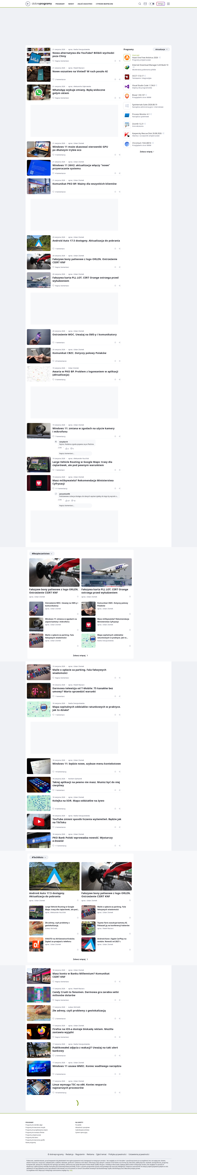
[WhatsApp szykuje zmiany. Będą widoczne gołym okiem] (39, 92)
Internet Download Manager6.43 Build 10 (150, 65)
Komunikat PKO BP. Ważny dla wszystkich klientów (84, 183)
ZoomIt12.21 (138, 124)
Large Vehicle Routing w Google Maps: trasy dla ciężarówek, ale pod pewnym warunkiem (82, 463)
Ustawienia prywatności (139, 1154)
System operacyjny (81, 1132)
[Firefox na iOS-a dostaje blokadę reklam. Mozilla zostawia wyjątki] (39, 1031)
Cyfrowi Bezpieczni (104, 4)
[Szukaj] (140, 4)
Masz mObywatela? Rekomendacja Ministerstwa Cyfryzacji (83, 482)
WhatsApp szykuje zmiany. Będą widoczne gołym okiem (78, 91)
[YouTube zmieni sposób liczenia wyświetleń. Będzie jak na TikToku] (39, 822)
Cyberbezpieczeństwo (82, 1130)
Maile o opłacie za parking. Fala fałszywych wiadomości (59, 636)
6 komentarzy (60, 809)
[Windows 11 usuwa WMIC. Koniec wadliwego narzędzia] (39, 1068)
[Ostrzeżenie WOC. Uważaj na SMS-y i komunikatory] (39, 337)
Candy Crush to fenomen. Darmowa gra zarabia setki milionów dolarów (85, 993)
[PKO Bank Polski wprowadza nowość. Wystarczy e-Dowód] (39, 840)
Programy (60, 4)
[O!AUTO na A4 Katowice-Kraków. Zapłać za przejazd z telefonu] (36, 944)
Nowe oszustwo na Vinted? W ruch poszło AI (80, 71)
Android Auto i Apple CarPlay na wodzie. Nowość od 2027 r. (111, 940)
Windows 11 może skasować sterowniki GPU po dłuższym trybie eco (80, 148)
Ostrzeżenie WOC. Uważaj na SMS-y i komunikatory (61, 604)
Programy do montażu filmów (35, 1132)
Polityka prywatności (117, 1154)
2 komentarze (60, 79)
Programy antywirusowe (141, 60)
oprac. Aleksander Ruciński (78, 458)
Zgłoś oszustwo (85, 4)
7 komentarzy (60, 436)
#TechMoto (37, 857)
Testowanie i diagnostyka (141, 78)
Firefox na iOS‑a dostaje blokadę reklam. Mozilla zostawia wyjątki (82, 1030)
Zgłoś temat (101, 1154)
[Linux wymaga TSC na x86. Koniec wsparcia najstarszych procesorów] (39, 1087)
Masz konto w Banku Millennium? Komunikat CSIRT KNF (81, 975)
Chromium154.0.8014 (142, 143)
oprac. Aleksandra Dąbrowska (79, 86)
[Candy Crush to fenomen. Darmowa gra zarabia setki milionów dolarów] (39, 994)
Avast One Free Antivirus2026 (145, 57)
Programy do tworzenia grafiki (35, 1140)
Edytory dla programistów (142, 88)
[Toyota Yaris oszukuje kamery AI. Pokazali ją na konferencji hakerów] (88, 928)
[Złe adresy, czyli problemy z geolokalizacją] (36, 928)
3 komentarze (60, 192)
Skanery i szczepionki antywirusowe (145, 136)
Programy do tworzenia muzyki (35, 1127)
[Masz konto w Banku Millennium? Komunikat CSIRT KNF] (39, 976)
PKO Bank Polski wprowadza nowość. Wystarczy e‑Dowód (82, 839)
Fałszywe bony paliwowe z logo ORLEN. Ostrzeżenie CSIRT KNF (84, 260)
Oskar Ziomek (73, 368)
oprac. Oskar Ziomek (76, 143)
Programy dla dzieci (32, 1137)
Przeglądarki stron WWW (141, 97)
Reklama (90, 1154)
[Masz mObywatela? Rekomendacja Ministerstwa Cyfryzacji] (39, 483)
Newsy (71, 4)
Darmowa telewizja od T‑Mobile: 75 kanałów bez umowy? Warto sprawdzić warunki (82, 689)
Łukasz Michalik (51, 928)
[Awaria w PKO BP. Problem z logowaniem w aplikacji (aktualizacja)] (39, 374)
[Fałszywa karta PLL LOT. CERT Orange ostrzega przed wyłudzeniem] (39, 280)
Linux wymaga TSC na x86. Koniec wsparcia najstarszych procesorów (79, 1086)
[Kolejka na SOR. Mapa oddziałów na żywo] (39, 803)
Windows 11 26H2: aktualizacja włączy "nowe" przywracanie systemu (81, 166)
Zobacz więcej (79, 655)
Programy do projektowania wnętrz (37, 1130)
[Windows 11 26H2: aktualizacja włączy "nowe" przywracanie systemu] (39, 168)
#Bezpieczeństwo (41, 553)
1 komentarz (60, 249)
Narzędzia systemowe (140, 116)
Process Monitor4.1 (141, 114)
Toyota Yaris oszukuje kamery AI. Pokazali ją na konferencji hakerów (113, 924)
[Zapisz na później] (115, 61)
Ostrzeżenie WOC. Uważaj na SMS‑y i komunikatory (84, 334)
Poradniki (78, 1125)
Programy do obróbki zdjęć (34, 1125)
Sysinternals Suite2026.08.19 (144, 104)
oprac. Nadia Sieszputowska (79, 49)
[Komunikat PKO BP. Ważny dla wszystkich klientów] (39, 186)
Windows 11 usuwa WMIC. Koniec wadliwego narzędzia (86, 1066)
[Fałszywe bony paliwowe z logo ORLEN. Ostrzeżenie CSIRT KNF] (39, 262)
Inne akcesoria (137, 126)
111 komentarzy (61, 488)
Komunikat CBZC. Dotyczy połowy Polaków (79, 353)
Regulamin (80, 1154)
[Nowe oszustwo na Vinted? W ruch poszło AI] (39, 74)
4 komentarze (60, 173)
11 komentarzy (60, 846)
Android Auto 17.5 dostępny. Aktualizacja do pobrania (86, 240)
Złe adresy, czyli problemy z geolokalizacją (57, 924)
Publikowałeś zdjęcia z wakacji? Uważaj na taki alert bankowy (85, 1049)
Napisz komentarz (62, 61)
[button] (168, 4)
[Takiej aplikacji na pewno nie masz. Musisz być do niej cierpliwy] (39, 785)
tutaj (70, 1170)
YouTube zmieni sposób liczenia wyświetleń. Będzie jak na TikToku (86, 820)
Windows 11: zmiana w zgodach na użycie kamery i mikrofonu (83, 430)
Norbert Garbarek (75, 779)
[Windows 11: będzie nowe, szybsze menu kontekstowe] (39, 766)
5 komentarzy (60, 155)
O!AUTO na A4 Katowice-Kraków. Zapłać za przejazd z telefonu (60, 940)
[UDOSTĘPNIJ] (119, 61)
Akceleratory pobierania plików (144, 70)
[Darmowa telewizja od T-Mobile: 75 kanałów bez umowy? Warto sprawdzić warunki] (39, 691)
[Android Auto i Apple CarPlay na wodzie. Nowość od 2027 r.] (88, 944)
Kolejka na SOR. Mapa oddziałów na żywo (78, 800)
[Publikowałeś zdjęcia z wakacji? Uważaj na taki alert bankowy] (39, 1050)
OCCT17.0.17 (138, 76)
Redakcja (69, 1154)
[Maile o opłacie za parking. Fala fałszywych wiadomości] (36, 641)
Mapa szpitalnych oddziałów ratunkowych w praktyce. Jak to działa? (111, 636)
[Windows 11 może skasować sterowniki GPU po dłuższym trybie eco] (39, 149)
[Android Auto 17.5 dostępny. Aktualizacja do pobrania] (39, 243)
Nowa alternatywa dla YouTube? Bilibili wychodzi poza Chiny (83, 54)
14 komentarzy (60, 772)
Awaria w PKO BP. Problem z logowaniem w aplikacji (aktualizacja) (85, 373)
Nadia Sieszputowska (105, 641)
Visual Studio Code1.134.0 (143, 85)
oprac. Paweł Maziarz (76, 68)
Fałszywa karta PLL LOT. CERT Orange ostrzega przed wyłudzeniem (85, 279)
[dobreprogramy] (44, 3)
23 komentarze (60, 361)
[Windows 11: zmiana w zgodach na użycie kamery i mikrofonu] (39, 431)
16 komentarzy (60, 1093)
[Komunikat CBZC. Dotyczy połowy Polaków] (39, 355)
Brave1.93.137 (138, 95)
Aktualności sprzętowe (82, 1127)
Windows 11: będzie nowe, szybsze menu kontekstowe (86, 763)
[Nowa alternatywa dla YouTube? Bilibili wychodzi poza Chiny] (39, 55)
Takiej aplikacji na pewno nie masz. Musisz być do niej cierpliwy (86, 783)
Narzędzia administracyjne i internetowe (147, 107)
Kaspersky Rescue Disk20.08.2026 (147, 133)
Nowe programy (31, 1142)
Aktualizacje (160, 49)
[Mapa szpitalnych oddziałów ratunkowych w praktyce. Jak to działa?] (88, 641)
